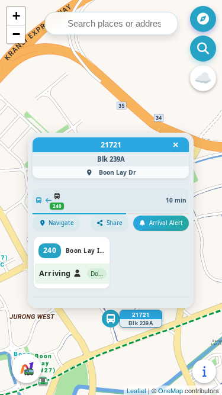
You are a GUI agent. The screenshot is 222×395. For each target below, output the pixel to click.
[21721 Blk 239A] (111, 318)
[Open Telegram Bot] (26, 368)
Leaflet (136, 390)
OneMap (170, 390)
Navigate (61, 223)
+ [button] (16, 15)
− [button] (16, 34)
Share (115, 223)
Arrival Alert (166, 223)
